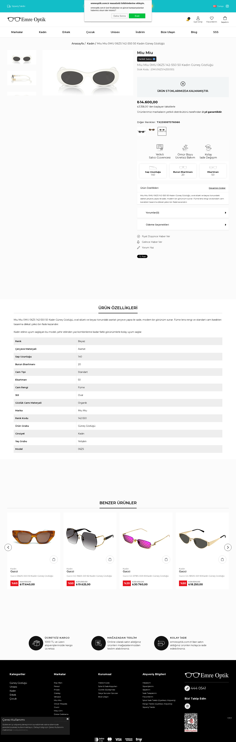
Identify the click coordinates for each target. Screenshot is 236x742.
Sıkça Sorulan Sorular (108, 693)
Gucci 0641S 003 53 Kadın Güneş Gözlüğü (31, 576)
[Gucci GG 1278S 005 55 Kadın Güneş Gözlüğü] (146, 539)
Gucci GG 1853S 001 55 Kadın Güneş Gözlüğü (201, 576)
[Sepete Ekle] (54, 559)
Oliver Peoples (60, 704)
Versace (57, 696)
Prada (57, 689)
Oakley (57, 693)
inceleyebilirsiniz (20, 730)
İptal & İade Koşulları (107, 686)
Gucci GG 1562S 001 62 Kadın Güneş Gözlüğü (89, 576)
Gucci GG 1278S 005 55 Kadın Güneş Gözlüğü (146, 576)
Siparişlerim (148, 686)
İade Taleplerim (150, 693)
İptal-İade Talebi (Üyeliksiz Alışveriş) (159, 700)
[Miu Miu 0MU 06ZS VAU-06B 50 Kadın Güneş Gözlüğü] (151, 131)
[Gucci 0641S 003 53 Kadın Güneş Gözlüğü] (33, 539)
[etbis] (192, 722)
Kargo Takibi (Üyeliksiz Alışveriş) (157, 704)
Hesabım (147, 683)
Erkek (13, 694)
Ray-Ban (58, 683)
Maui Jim (58, 710)
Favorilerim (148, 696)
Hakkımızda (103, 683)
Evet (137, 16)
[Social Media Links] (227, 6)
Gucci (56, 707)
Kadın (13, 690)
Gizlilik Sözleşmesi (106, 689)
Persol (57, 686)
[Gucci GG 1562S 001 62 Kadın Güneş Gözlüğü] (89, 539)
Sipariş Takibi (18, 6)
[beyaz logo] (206, 675)
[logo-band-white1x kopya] (118, 740)
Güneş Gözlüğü (18, 683)
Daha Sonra (120, 16)
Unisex (13, 686)
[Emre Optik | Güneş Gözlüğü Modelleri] (26, 20)
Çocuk (13, 698)
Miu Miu (57, 700)
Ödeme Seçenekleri (157, 224)
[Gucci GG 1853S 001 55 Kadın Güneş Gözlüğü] (202, 539)
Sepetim (146, 689)
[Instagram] (187, 706)
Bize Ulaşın (103, 696)
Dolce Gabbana (61, 714)
